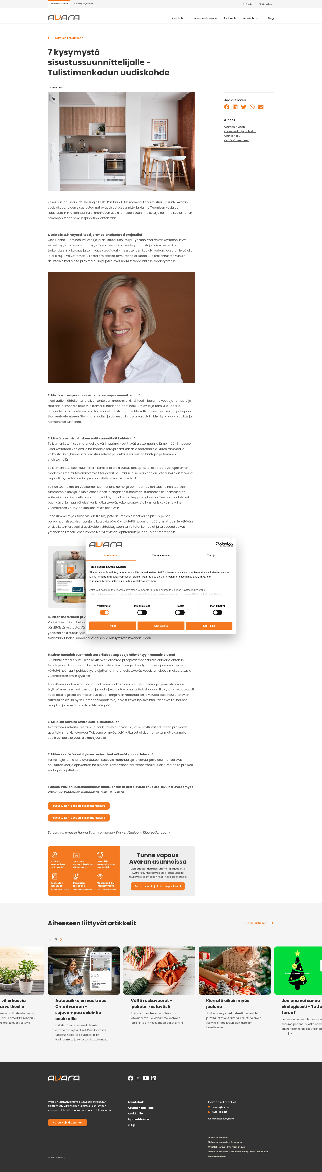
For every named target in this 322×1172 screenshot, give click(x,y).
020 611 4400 (220, 1112)
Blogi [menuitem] (271, 18)
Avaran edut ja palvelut (240, 131)
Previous (50, 939)
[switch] (142, 612)
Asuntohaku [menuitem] (179, 18)
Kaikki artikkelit (256, 923)
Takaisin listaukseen (69, 38)
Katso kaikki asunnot (67, 1123)
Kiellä (113, 626)
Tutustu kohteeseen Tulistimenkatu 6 (79, 806)
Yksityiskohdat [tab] (161, 555)
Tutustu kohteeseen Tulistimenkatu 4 (79, 818)
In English (248, 4)
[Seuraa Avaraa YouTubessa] (146, 1078)
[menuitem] (59, 4)
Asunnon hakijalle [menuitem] (205, 18)
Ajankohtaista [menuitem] (252, 18)
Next (61, 939)
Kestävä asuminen (236, 140)
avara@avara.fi (222, 1107)
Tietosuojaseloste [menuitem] (218, 1137)
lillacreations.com (156, 832)
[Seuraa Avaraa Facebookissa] (130, 1078)
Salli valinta (161, 626)
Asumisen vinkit (234, 127)
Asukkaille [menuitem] (230, 18)
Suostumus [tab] (111, 555)
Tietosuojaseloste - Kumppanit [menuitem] (226, 1142)
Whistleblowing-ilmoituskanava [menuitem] (226, 1146)
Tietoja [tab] (211, 555)
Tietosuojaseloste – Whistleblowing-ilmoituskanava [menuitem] (238, 1151)
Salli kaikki (209, 626)
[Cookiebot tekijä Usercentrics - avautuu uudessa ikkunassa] (218, 544)
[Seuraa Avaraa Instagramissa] (138, 1078)
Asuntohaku (232, 136)
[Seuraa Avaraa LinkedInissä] (153, 1078)
